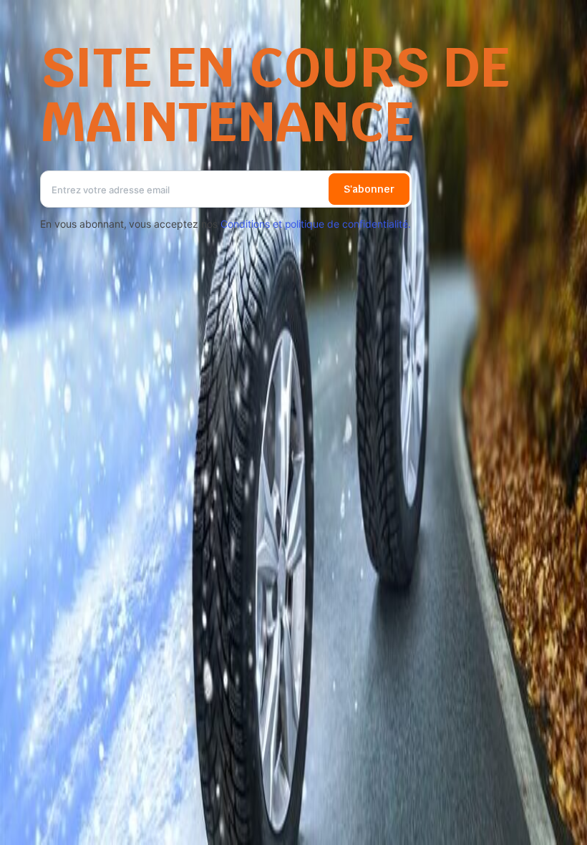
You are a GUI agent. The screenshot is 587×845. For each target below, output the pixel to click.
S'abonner (369, 189)
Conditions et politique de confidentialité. (315, 224)
